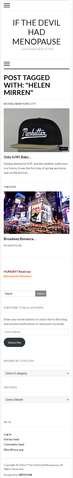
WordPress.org (13, 449)
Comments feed (14, 444)
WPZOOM (25, 474)
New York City (25, 103)
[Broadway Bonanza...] (36, 212)
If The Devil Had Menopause (36, 32)
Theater (10, 186)
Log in (7, 434)
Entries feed (11, 439)
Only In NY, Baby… (17, 157)
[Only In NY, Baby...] (36, 130)
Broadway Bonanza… (20, 239)
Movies (9, 103)
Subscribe (14, 342)
